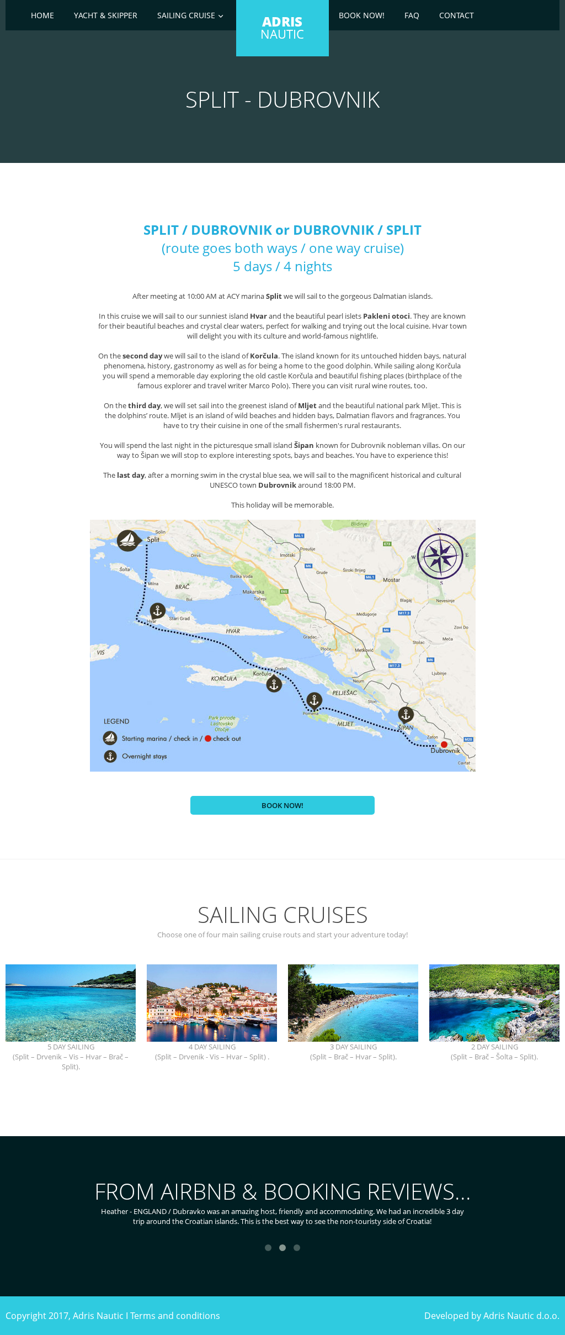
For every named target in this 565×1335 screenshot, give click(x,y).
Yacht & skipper (105, 15)
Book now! (362, 15)
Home (42, 15)
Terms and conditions (175, 1316)
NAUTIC (282, 28)
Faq (411, 15)
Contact (456, 15)
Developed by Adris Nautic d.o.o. (491, 1316)
